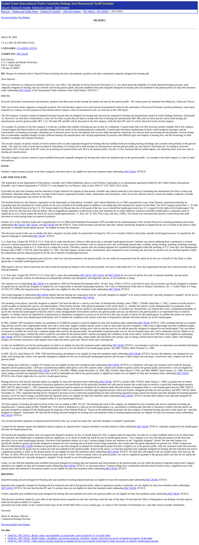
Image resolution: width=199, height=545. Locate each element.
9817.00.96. (89, 297)
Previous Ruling (9, 17)
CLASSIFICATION (27, 48)
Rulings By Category (42, 7)
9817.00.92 (19, 224)
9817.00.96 (22, 54)
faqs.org (6, 7)
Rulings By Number (21, 7)
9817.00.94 (32, 224)
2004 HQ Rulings (72, 11)
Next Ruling (24, 17)
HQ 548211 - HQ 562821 (96, 11)
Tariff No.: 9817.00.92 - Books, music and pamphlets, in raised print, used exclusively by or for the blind (58, 535)
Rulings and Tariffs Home (25, 11)
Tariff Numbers (61, 7)
